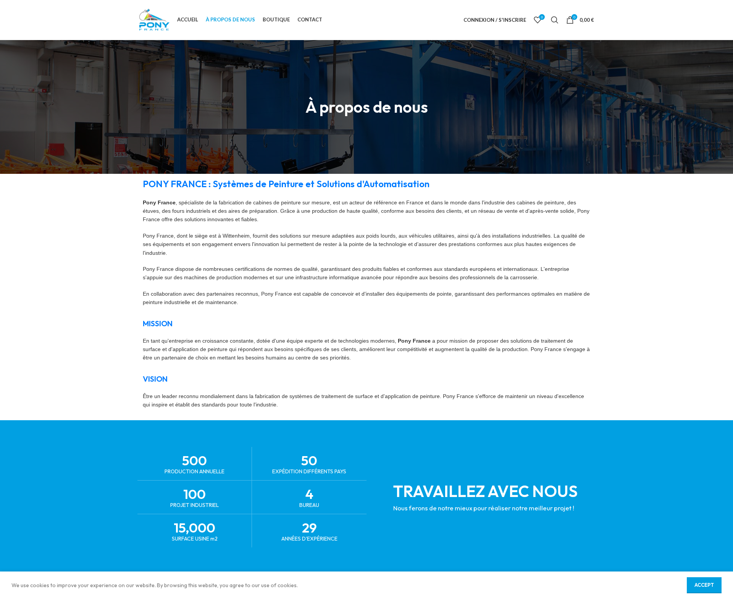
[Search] (554, 20)
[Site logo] (154, 19)
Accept (704, 585)
